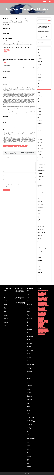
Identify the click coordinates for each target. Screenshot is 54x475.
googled (39, 166)
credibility (40, 300)
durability (44, 300)
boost (38, 104)
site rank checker (40, 260)
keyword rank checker (41, 176)
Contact (50, 1)
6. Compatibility (5, 54)
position (39, 213)
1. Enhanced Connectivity (7, 49)
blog (38, 98)
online (38, 198)
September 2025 (40, 65)
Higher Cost (5, 62)
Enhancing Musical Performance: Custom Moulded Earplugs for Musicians (19, 291)
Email (3, 175)
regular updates (41, 327)
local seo (39, 183)
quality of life (15, 146)
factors (38, 127)
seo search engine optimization (42, 248)
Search (49, 20)
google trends (39, 161)
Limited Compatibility (6, 64)
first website (39, 130)
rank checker (39, 214)
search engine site (29, 424)
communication (41, 295)
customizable (28, 312)
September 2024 (40, 83)
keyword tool (39, 179)
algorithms (39, 93)
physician (39, 211)
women (39, 275)
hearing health (41, 305)
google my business (40, 148)
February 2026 (40, 58)
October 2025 (39, 64)
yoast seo (39, 281)
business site (39, 108)
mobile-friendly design (42, 314)
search (38, 223)
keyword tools (40, 180)
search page (39, 239)
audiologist (45, 290)
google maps (28, 342)
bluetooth (6, 145)
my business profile (40, 192)
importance (40, 310)
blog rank (39, 99)
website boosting (40, 272)
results (38, 222)
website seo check (40, 273)
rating (38, 220)
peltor (27, 400)
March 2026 (5, 297)
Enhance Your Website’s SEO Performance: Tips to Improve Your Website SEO (20, 295)
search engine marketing (41, 225)
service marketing (40, 251)
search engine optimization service (42, 228)
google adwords (40, 138)
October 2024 (6, 321)
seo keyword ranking (40, 245)
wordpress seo (40, 278)
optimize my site (40, 200)
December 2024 (40, 79)
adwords (39, 92)
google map (39, 145)
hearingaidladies (5, 148)
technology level (24, 146)
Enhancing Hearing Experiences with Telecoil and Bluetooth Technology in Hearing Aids (11, 153)
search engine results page (41, 232)
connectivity (16, 145)
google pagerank (40, 152)
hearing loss (46, 305)
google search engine (40, 157)
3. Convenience (5, 51)
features (23, 145)
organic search (40, 201)
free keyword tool (40, 133)
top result (28, 453)
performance (40, 322)
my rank (39, 194)
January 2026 (39, 59)
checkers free (39, 111)
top (27, 452)
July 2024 (39, 86)
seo (27, 431)
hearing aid (26, 145)
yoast (38, 279)
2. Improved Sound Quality (7, 50)
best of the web (40, 96)
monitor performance (42, 315)
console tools (39, 114)
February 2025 (40, 76)
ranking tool (39, 219)
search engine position (41, 229)
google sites (39, 158)
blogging (39, 102)
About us (44, 1)
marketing (39, 191)
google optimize (40, 149)
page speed (45, 320)
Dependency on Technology (7, 63)
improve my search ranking (41, 170)
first (38, 129)
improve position (29, 365)
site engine (39, 256)
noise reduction (41, 317)
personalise (39, 210)
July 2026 (5, 291)
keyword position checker (30, 368)
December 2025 (40, 61)
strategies (45, 329)
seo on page (39, 247)
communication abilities (11, 145)
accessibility (40, 290)
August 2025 (39, 67)
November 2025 (40, 62)
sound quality (19, 146)
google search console (41, 155)
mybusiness (39, 197)
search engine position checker (42, 231)
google (38, 136)
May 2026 (5, 294)
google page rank (40, 151)
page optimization (40, 204)
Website (4, 179)
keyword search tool (29, 371)
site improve (39, 257)
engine (38, 124)
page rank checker (40, 207)
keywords (40, 312)
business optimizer (40, 107)
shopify (39, 253)
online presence (41, 319)
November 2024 (40, 80)
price (12, 146)
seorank (39, 250)
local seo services (40, 185)
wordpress (39, 276)
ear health (39, 118)
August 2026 (39, 49)
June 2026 (39, 52)
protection (45, 322)
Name (3, 171)
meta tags (44, 312)
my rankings (39, 195)
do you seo (39, 117)
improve (45, 310)
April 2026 (39, 55)
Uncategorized (24, 148)
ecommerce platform (40, 121)
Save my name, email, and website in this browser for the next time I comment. (13, 184)
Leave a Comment (33, 148)
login (38, 186)
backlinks (40, 292)
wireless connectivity (42, 334)
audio (3, 145)
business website (40, 110)
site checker (39, 254)
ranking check (40, 217)
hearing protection (40, 167)
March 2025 (39, 74)
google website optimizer (41, 164)
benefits (44, 292)
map (38, 189)
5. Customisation (6, 53)
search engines (40, 235)
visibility (40, 332)
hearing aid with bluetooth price (7, 146)
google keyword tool (40, 142)
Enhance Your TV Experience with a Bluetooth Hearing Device (27, 153)
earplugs (40, 302)
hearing (40, 304)
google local (28, 339)
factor (38, 126)
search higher (28, 427)
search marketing (40, 238)
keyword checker (40, 173)
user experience (45, 330)
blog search (39, 101)
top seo (39, 266)
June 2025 (39, 70)
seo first (39, 244)
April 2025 (39, 73)
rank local (39, 216)
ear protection (40, 120)
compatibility (41, 297)
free (38, 132)
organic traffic (41, 320)
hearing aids (44, 304)
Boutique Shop (27, 473)
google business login (41, 141)
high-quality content (42, 309)
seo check (39, 242)
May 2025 (39, 71)
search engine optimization (41, 226)
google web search (40, 163)
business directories (40, 105)
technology (40, 330)
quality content (41, 324)
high (38, 169)
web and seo (39, 269)
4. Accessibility (5, 52)
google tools (39, 160)
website (39, 270)
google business (40, 139)
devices (20, 145)
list (27, 375)
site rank (39, 259)
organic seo (28, 395)
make (38, 188)
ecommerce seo (40, 123)
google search (39, 154)
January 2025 (39, 77)
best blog (39, 95)
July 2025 (39, 68)
